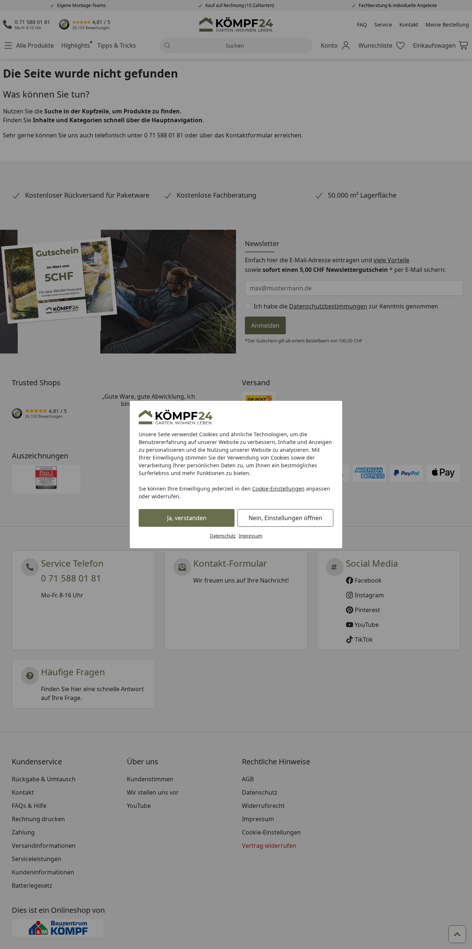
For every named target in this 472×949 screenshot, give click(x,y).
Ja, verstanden (186, 518)
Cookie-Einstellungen (278, 488)
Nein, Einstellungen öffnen (285, 518)
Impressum (250, 536)
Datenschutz (223, 536)
